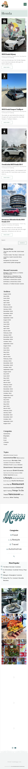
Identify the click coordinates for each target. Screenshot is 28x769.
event (15, 470)
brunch (5, 460)
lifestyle (8, 478)
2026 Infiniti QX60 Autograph (12, 262)
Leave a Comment (7, 56)
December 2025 (8, 311)
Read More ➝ (7, 67)
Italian (5, 475)
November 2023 (8, 365)
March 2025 (7, 330)
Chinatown (12, 462)
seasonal (19, 487)
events (20, 470)
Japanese (11, 475)
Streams (6, 283)
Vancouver (14, 494)
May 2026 (6, 300)
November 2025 (8, 313)
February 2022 (8, 410)
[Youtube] (15, 748)
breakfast (21, 457)
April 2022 (7, 406)
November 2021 (8, 417)
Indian (20, 472)
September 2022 (8, 395)
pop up (9, 484)
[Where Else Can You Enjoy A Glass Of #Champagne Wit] (14, 600)
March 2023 (7, 382)
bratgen (6, 272)
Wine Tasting (14, 497)
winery (8, 497)
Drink (5, 438)
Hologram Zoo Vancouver (11, 260)
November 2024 (8, 339)
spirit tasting (8, 490)
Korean (16, 475)
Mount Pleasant (20, 478)
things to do (18, 490)
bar (14, 458)
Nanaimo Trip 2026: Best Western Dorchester (13, 277)
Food (5, 440)
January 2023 (7, 386)
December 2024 (8, 337)
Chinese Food (8, 464)
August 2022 (7, 397)
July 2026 (6, 296)
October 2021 (7, 419)
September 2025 (8, 317)
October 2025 (7, 315)
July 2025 (6, 322)
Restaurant (18, 484)
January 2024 (7, 361)
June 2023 (7, 376)
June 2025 (6, 324)
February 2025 (8, 332)
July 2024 (6, 348)
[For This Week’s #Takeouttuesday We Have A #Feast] (14, 626)
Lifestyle (6, 442)
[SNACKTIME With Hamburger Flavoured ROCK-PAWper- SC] (14, 702)
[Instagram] (12, 748)
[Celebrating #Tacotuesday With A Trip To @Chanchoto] (14, 677)
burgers (9, 460)
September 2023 (8, 369)
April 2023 (7, 380)
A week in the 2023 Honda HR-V (12, 164)
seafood (13, 487)
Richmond (7, 487)
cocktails (15, 464)
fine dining (11, 472)
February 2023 (8, 384)
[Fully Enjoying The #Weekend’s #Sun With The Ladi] (14, 728)
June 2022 (7, 401)
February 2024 (8, 358)
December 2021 (8, 414)
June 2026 (7, 298)
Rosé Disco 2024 (16, 279)
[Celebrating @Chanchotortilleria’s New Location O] (14, 651)
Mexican (14, 478)
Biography (6, 435)
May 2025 (6, 326)
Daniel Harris (7, 276)
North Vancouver (7, 480)
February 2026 (8, 307)
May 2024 (6, 352)
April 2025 (6, 328)
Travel (21, 223)
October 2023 (7, 367)
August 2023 (7, 371)
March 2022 (7, 408)
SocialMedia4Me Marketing (17, 766)
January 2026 (7, 309)
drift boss (6, 279)
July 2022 (6, 399)
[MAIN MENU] (25, 4)
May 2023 (6, 378)
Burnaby (15, 460)
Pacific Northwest (18, 480)
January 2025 (7, 335)
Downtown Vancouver (13, 467)
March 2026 (7, 304)
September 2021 (8, 421)
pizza (5, 484)
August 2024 (7, 345)
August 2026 (7, 294)
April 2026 (7, 302)
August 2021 (7, 423)
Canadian (6, 462)
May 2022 (6, 404)
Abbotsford (7, 455)
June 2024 (7, 350)
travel (6, 494)
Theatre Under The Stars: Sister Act (14, 254)
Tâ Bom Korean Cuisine (17, 283)
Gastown (17, 472)
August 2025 (7, 320)
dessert (20, 464)
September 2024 (8, 343)
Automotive (16, 56)
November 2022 (8, 391)
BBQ (18, 457)
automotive (8, 458)
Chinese (18, 462)
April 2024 (7, 354)
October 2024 (8, 341)
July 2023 (6, 373)
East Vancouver (8, 470)
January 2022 (7, 412)
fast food (6, 472)
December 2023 (8, 363)
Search (3, 240)
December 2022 (8, 389)
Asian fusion (14, 455)
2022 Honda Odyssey (9, 54)
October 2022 (7, 393)
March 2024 (7, 356)
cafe (19, 460)
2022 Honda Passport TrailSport (12, 109)
